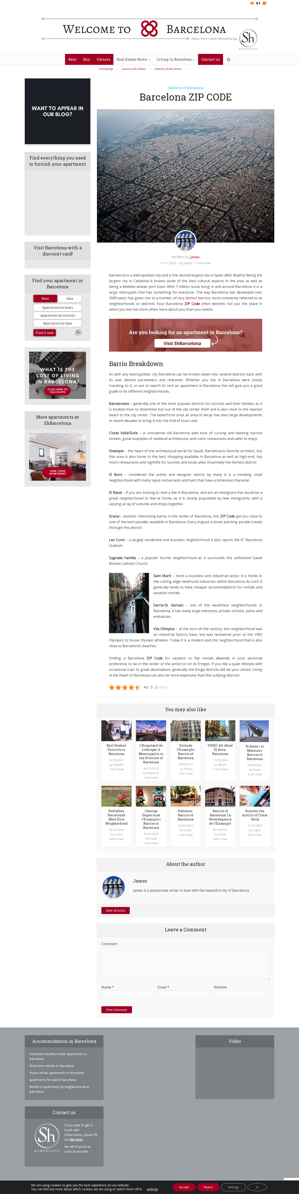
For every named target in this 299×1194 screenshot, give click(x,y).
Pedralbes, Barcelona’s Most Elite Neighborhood (116, 817)
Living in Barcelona (174, 59)
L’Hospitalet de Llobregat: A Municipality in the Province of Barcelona (151, 753)
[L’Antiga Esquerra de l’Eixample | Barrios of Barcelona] (151, 796)
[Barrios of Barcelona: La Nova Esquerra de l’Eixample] (220, 796)
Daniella (118, 765)
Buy (86, 59)
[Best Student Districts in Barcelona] (116, 730)
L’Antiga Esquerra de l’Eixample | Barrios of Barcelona (151, 819)
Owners (103, 59)
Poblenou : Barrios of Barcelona (185, 815)
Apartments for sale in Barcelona (52, 1080)
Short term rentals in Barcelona (51, 1066)
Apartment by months (57, 315)
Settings (233, 1187)
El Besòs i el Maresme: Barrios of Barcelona (255, 752)
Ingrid (256, 830)
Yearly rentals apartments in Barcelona (56, 1073)
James (195, 257)
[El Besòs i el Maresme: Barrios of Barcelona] (254, 730)
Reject (208, 1187)
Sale (70, 298)
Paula (188, 769)
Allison (222, 765)
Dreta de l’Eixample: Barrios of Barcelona (186, 751)
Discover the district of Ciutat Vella (255, 815)
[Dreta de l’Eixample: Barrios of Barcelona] (186, 730)
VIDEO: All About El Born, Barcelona (220, 749)
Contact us (210, 59)
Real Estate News (132, 59)
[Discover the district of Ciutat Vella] (255, 796)
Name (107, 987)
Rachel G (153, 773)
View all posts (115, 910)
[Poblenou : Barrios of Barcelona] (186, 796)
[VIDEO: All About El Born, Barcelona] (220, 730)
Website (220, 987)
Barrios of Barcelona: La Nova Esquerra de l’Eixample (220, 817)
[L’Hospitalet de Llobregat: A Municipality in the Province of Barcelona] (151, 730)
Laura (118, 834)
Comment (109, 943)
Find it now (45, 333)
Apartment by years (57, 307)
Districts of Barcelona (185, 87)
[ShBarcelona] (149, 30)
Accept (184, 1187)
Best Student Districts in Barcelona (116, 749)
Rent (72, 59)
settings (152, 1189)
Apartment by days (57, 323)
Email (163, 987)
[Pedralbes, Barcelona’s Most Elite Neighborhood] (116, 796)
